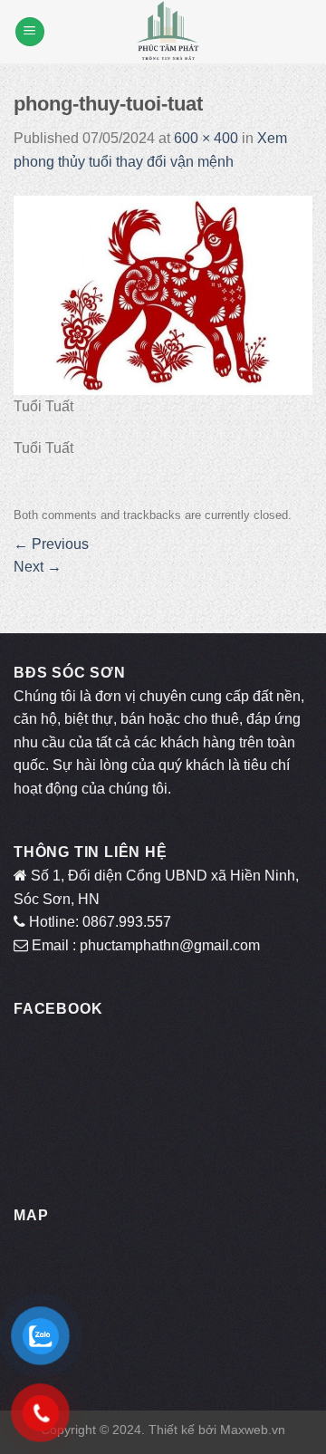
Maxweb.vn (252, 1429)
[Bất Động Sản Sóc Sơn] (167, 31)
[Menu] (29, 32)
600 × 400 (206, 138)
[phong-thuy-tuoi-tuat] (163, 294)
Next (38, 566)
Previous (51, 544)
